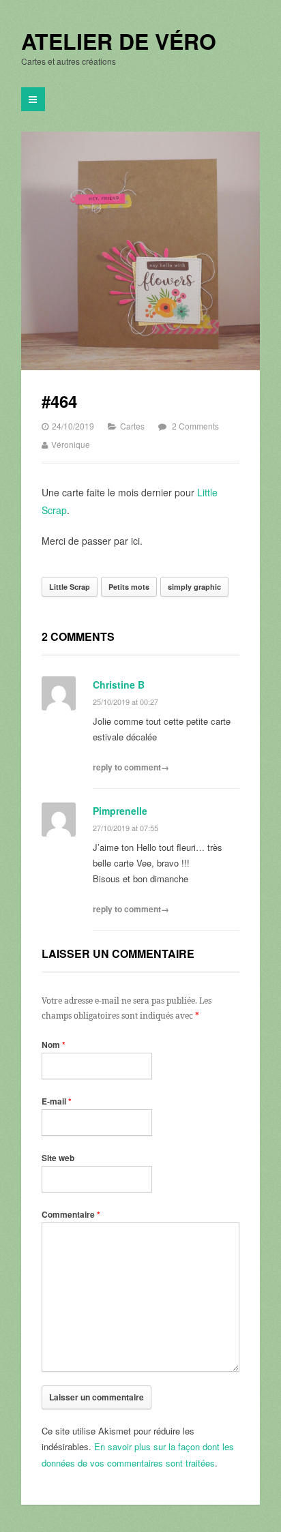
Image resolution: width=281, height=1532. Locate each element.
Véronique (70, 444)
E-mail (57, 1101)
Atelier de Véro (118, 41)
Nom (53, 1044)
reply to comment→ (131, 767)
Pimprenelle (120, 810)
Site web (58, 1158)
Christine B (119, 684)
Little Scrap (69, 587)
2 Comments (195, 426)
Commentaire (71, 1214)
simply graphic (194, 587)
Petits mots (128, 587)
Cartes (132, 426)
